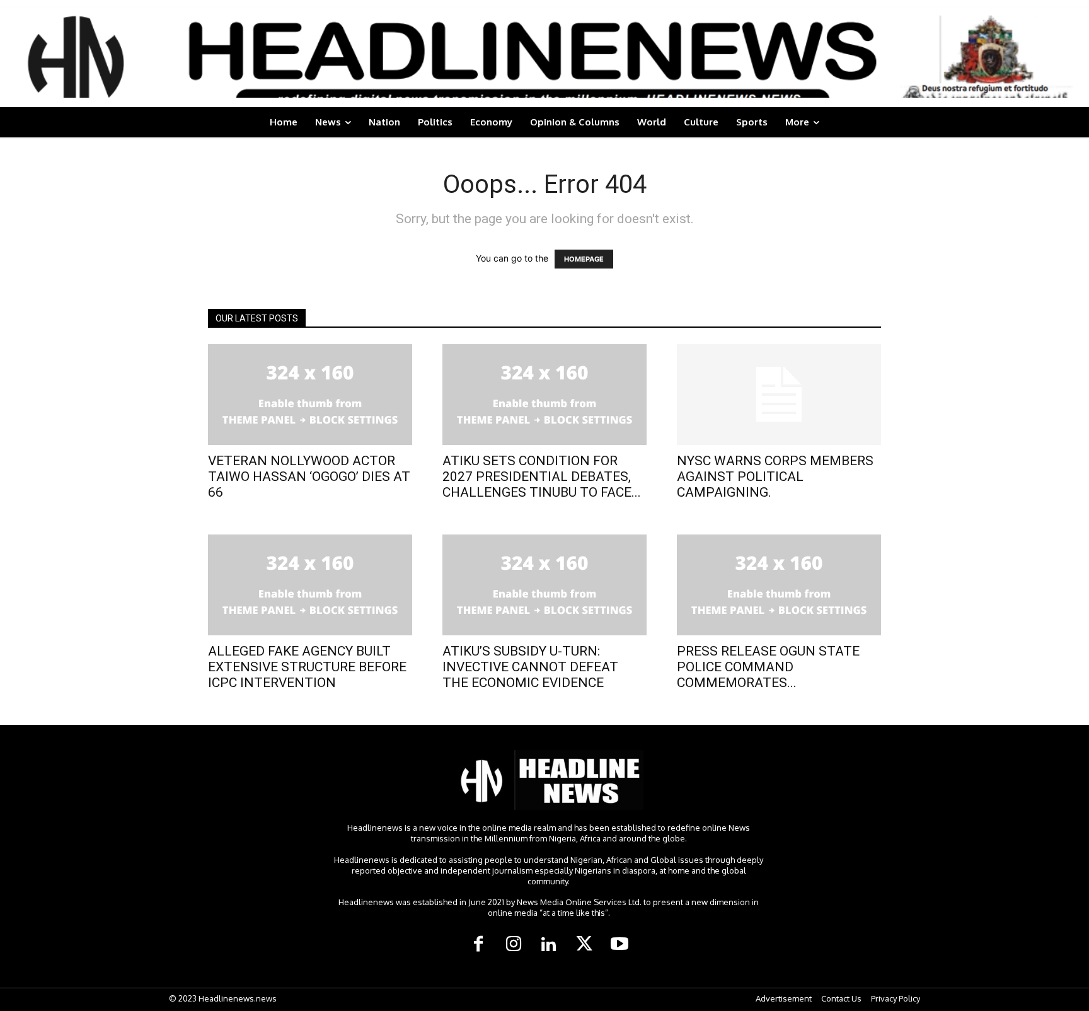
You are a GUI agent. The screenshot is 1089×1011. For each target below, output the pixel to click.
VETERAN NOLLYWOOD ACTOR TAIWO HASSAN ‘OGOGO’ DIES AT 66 (309, 476)
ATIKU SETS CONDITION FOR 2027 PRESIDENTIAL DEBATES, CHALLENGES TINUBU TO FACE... (541, 476)
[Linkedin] (549, 944)
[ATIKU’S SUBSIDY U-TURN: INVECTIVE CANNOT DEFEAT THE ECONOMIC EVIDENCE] (544, 584)
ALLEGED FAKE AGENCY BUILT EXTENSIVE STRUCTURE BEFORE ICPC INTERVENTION (307, 667)
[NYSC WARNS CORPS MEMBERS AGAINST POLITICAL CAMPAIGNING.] (779, 394)
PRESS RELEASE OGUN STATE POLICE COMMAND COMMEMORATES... (768, 667)
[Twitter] (584, 944)
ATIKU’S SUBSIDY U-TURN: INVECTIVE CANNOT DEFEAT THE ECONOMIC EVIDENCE (530, 667)
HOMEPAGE (584, 259)
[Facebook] (478, 944)
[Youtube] (619, 944)
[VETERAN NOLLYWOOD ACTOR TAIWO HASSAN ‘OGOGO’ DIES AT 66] (310, 394)
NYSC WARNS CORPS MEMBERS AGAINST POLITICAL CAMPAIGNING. (775, 476)
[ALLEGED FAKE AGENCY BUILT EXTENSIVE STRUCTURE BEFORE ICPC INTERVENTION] (310, 584)
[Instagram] (513, 944)
